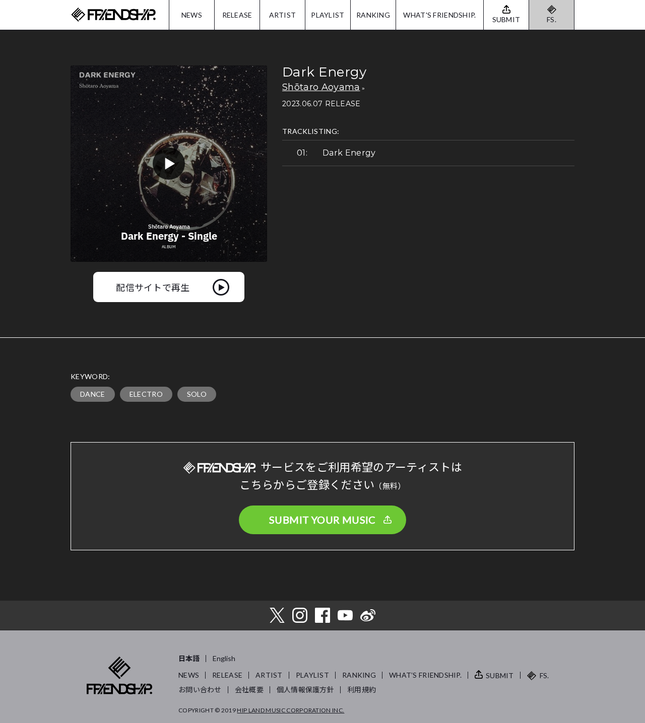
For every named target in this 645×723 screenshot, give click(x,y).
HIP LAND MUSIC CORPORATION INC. (290, 710)
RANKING (373, 15)
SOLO (197, 394)
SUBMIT (500, 675)
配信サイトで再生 (153, 287)
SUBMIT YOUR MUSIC (322, 520)
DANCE (92, 394)
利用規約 (361, 689)
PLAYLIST (327, 15)
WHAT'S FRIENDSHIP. (439, 15)
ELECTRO (146, 394)
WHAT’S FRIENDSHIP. (425, 675)
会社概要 (249, 689)
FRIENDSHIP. (113, 15)
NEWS (191, 15)
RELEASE (237, 15)
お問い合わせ (200, 689)
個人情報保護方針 (305, 689)
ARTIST (282, 15)
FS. (551, 19)
